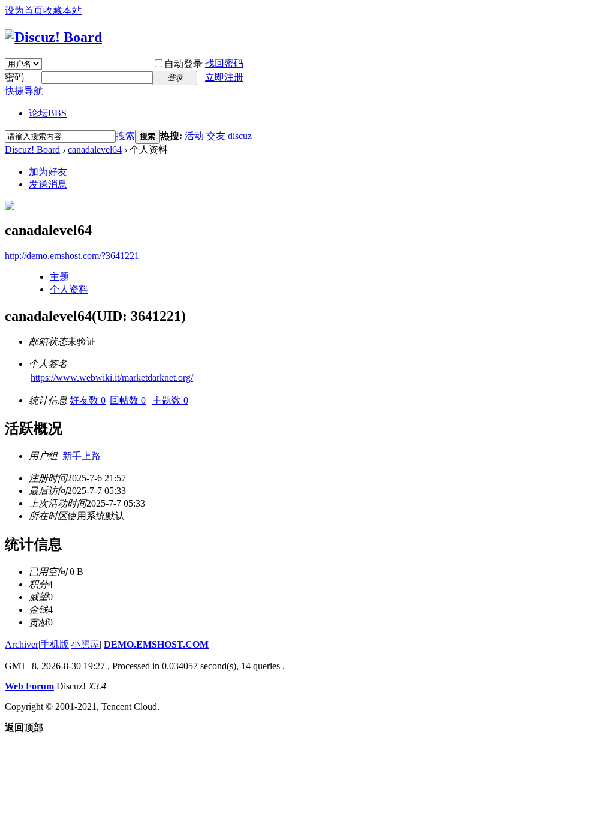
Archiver (21, 644)
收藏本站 (62, 10)
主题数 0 (170, 400)
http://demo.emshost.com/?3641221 (72, 256)
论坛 (48, 113)
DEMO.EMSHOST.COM (156, 644)
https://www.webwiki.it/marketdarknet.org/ (112, 377)
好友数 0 (88, 400)
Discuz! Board (32, 149)
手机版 (54, 644)
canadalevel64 (95, 149)
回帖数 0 (128, 400)
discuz (240, 136)
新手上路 (81, 456)
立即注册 (224, 77)
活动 (194, 136)
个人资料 (69, 289)
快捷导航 (24, 91)
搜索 (125, 136)
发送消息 (48, 184)
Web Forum (29, 686)
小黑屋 (85, 644)
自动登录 (183, 64)
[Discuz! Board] (53, 37)
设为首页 (24, 10)
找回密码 (224, 63)
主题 (59, 277)
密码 (14, 77)
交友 (215, 136)
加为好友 (48, 172)
